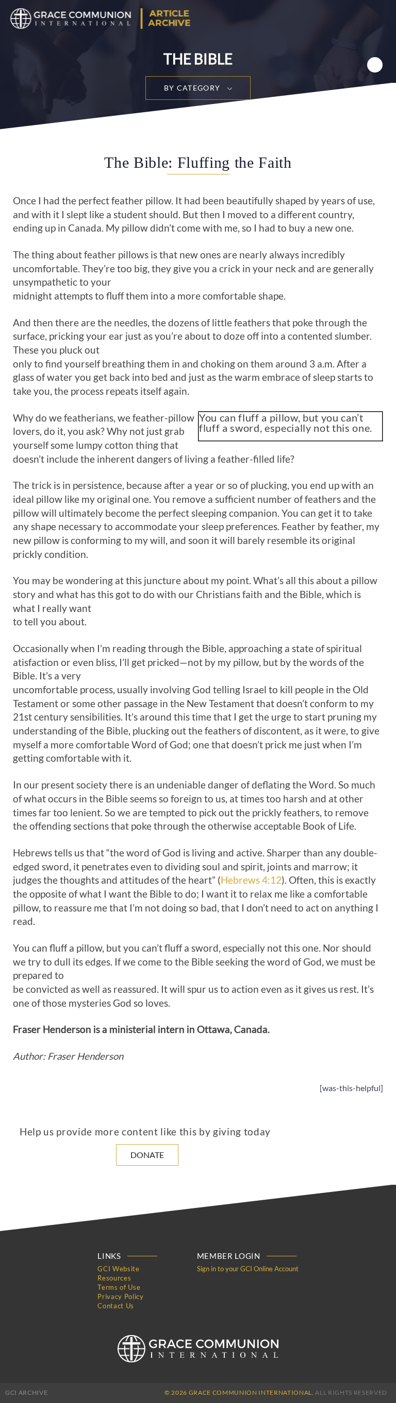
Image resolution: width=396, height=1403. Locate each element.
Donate (147, 1155)
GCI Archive (26, 1392)
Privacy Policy (120, 1296)
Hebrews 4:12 (251, 880)
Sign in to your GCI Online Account (248, 1269)
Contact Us (115, 1306)
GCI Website (118, 1269)
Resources (114, 1278)
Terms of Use (118, 1287)
